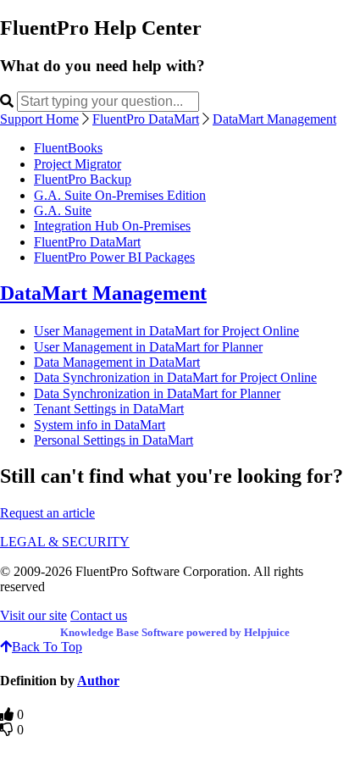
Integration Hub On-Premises (112, 226)
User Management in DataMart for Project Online (166, 331)
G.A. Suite (62, 210)
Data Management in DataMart (117, 362)
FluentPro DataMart (145, 119)
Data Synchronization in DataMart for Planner (157, 393)
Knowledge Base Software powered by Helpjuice (175, 632)
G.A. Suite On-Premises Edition (120, 195)
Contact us (98, 615)
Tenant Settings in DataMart (109, 408)
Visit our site (33, 615)
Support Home (39, 119)
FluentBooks (68, 148)
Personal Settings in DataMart (113, 440)
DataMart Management (274, 119)
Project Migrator (77, 164)
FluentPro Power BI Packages (114, 257)
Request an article (47, 513)
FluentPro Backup (82, 179)
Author (98, 680)
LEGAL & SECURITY (65, 541)
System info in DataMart (99, 425)
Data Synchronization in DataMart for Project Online (175, 377)
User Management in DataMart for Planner (148, 347)
